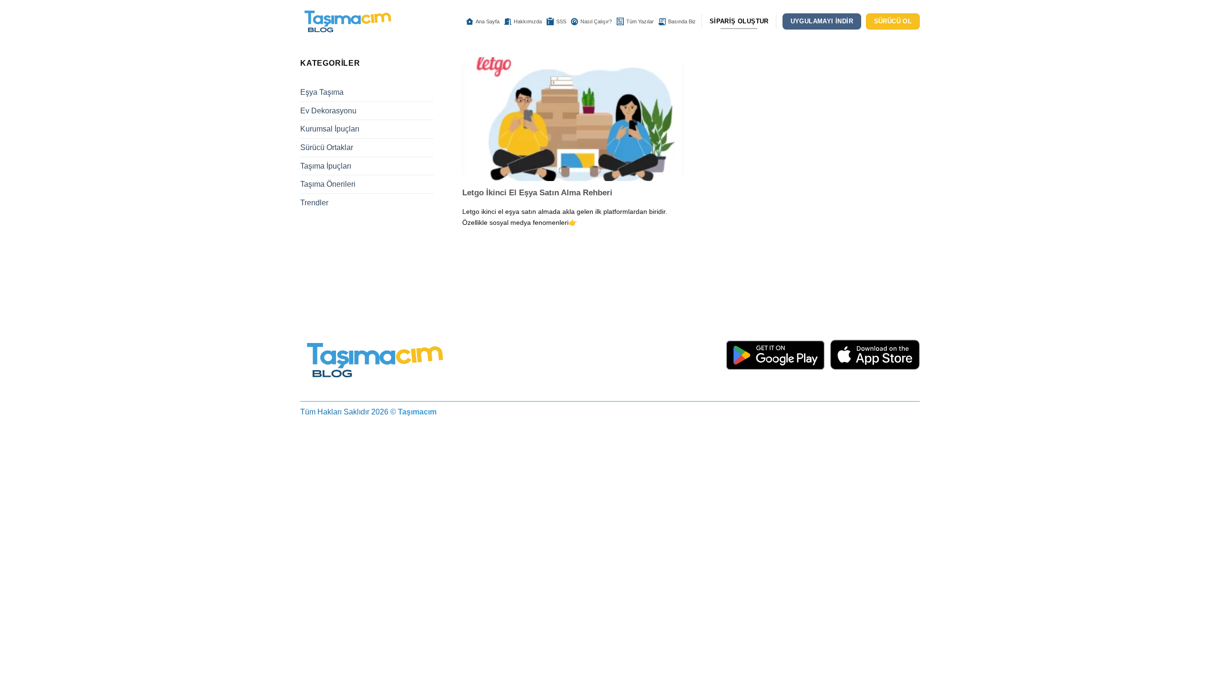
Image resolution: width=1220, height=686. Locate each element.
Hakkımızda (528, 21)
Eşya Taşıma (322, 92)
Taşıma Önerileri (328, 184)
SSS (561, 21)
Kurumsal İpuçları (329, 129)
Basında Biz (682, 21)
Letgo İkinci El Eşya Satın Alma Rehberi (537, 192)
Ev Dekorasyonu (328, 111)
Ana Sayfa (487, 21)
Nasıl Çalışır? (596, 21)
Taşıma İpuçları (325, 166)
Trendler (314, 203)
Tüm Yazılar (640, 21)
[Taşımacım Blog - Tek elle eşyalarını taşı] (348, 21)
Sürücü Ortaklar (326, 147)
